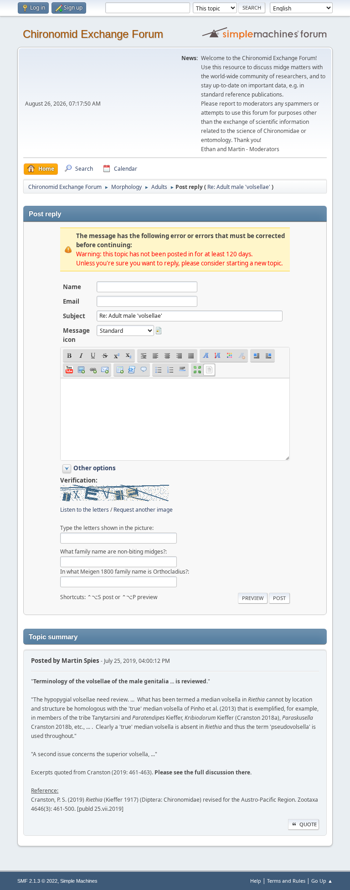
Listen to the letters (84, 510)
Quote (308, 824)
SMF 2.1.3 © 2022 (37, 881)
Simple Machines (79, 881)
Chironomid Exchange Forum (93, 34)
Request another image (143, 510)
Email (71, 301)
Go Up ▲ (322, 880)
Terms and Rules (286, 880)
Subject (74, 316)
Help (255, 880)
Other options (94, 468)
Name (72, 287)
